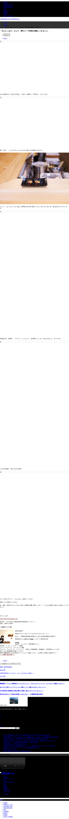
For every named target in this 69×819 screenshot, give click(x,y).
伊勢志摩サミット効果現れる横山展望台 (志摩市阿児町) (20, 742)
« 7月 (1, 726)
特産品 (5, 14)
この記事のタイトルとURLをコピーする (10, 663)
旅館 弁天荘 (4, 705)
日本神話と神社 (8, 5)
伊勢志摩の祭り (8, 7)
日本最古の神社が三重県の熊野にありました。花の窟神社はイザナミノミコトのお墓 (29, 745)
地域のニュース (8, 3)
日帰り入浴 (6, 791)
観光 (4, 9)
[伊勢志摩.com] (10, 19)
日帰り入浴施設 (8, 16)
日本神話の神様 (8, 782)
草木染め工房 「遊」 (10, 749)
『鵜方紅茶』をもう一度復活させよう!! (15, 744)
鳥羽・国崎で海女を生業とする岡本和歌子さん (17, 751)
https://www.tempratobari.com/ (9, 619)
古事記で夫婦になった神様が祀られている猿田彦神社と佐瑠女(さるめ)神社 (26, 738)
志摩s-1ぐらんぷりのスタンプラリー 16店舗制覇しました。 (21, 747)
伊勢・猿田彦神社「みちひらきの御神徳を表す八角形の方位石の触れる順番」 (26, 735)
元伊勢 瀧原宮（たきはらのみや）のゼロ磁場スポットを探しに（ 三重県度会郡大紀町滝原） (31, 737)
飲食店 (5, 12)
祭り (4, 780)
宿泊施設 (6, 10)
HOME (5, 2)
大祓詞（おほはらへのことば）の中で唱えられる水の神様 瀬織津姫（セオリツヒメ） (29, 740)
